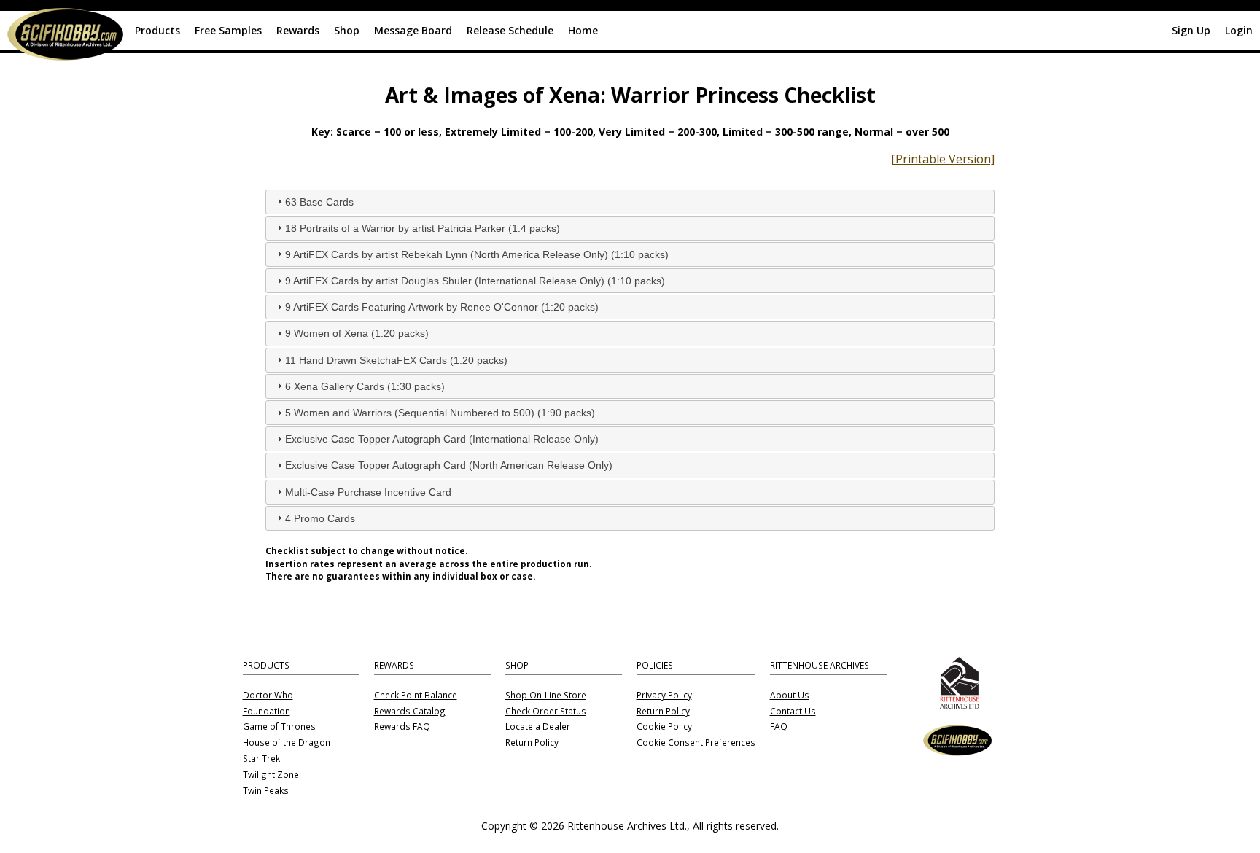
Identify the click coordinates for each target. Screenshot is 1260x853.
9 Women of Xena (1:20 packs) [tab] (357, 333)
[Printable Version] (943, 159)
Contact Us (793, 711)
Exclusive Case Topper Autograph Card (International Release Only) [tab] (442, 439)
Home (583, 30)
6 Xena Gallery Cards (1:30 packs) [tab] (365, 386)
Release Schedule (510, 30)
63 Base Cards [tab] (319, 202)
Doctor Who (268, 695)
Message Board (413, 30)
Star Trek (261, 759)
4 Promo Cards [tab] (320, 518)
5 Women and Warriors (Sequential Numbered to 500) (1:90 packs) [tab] (440, 412)
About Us (789, 695)
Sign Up (1191, 30)
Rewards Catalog (410, 711)
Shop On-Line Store (545, 695)
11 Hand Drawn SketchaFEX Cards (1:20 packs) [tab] (396, 360)
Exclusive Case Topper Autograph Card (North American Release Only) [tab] (448, 465)
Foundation (266, 711)
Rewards (297, 30)
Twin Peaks (266, 791)
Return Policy (532, 743)
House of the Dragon (286, 743)
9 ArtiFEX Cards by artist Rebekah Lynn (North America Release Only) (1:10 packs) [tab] (477, 254)
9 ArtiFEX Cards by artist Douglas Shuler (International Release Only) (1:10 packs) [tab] (475, 281)
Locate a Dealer (537, 726)
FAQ (779, 726)
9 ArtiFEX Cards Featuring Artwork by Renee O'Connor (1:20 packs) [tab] (442, 307)
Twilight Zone (271, 775)
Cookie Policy (664, 726)
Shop (346, 30)
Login (1239, 30)
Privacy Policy (664, 695)
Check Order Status (545, 711)
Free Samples (228, 30)
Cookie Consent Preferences (696, 743)
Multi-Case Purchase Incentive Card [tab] (368, 492)
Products (157, 30)
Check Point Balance (415, 695)
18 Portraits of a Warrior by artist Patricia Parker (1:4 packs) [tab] (422, 228)
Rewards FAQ (402, 726)
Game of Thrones (279, 726)
